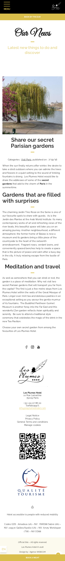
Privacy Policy (32, 419)
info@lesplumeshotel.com (32, 408)
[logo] (26, 347)
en (4, 549)
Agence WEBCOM (38, 552)
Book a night (32, 558)
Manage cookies (32, 425)
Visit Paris (26, 159)
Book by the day (32, 17)
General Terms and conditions (32, 422)
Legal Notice (32, 415)
